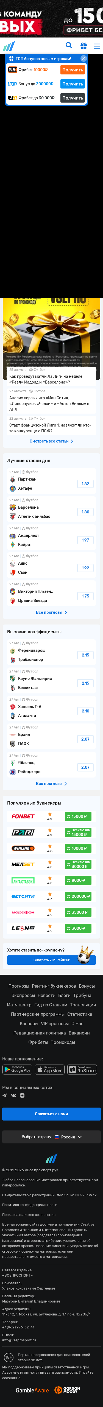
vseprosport (9, 46)
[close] (83, 58)
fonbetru (51, 703)
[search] (69, 46)
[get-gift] (83, 46)
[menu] (97, 45)
